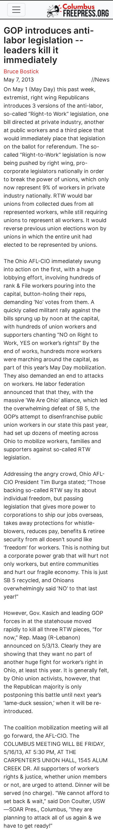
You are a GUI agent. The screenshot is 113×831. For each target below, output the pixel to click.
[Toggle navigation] (16, 9)
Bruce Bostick (21, 71)
